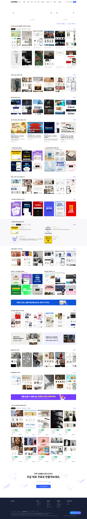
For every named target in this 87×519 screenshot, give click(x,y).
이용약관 (15, 511)
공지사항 (48, 502)
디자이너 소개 (38, 504)
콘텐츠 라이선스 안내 (49, 507)
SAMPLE (20, 434)
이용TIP (48, 505)
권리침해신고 (33, 511)
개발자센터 (58, 505)
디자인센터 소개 (39, 502)
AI (76, 512)
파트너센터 (58, 507)
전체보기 (74, 29)
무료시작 (75, 1)
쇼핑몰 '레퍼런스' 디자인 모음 (16, 249)
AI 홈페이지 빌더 (59, 504)
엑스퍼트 (54, 1)
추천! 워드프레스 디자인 (15, 97)
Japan (68, 502)
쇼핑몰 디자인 (13, 224)
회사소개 (12, 511)
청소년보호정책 (29, 511)
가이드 (37, 505)
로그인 (49, 481)
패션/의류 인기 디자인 (15, 350)
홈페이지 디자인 (24, 224)
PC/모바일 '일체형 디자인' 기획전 (17, 310)
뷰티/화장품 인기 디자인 (15, 372)
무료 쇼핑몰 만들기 (43, 486)
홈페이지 (59, 1)
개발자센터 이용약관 (19, 511)
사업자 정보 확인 (40, 513)
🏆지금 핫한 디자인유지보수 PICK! (18, 199)
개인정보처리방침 (24, 511)
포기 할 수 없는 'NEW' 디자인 (16, 75)
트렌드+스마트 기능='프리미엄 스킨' (18, 177)
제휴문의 (37, 511)
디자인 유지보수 (18, 224)
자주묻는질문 (48, 504)
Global (68, 504)
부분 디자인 (29, 224)
